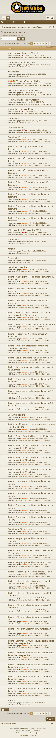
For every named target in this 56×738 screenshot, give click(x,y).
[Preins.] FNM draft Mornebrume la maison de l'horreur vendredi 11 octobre (29, 470)
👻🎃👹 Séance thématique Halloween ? (26, 81)
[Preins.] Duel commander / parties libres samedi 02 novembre (30, 368)
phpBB (22, 728)
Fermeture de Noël (16, 127)
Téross (24, 251)
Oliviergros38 (26, 65)
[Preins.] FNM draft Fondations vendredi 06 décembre (27, 183)
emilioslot (25, 121)
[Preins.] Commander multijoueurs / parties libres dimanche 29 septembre (30, 642)
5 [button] (43, 43)
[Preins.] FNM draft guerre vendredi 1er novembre (31, 324)
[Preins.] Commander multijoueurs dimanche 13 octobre (30, 506)
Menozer (25, 139)
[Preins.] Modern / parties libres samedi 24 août (29, 571)
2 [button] (34, 43)
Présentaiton (13, 71)
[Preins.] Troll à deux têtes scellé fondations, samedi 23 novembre (28, 347)
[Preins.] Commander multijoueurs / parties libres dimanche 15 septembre (30, 654)
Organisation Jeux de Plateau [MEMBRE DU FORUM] (33, 57)
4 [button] (40, 43)
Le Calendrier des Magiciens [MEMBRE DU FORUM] (32, 141)
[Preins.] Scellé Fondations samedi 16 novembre (30, 357)
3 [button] (37, 43)
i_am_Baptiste (26, 83)
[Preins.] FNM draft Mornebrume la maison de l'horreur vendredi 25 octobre (29, 446)
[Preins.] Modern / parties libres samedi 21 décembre (27, 147)
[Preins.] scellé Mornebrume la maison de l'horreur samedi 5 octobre (31, 425)
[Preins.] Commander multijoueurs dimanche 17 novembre (30, 392)
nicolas (24, 102)
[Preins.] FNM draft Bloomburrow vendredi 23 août (29, 630)
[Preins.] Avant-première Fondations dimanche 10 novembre (30, 278)
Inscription (29, 22)
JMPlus (24, 130)
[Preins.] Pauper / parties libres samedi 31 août (29, 562)
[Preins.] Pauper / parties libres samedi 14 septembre (27, 539)
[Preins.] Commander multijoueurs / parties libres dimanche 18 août (30, 689)
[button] (50, 43)
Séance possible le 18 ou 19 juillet (23, 90)
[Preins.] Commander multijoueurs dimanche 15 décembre (30, 207)
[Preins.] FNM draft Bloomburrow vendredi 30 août (29, 618)
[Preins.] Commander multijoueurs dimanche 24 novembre (30, 380)
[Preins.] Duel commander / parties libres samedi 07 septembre (30, 551)
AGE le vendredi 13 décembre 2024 (24, 230)
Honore (24, 703)
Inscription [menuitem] (52, 18)
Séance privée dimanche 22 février (23, 53)
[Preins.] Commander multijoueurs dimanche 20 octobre (30, 494)
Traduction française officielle (25, 733)
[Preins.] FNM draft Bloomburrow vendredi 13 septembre (29, 606)
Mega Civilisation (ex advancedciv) (23, 99)
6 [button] (46, 43)
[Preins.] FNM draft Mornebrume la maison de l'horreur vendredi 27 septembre (29, 582)
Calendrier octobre (16, 414)
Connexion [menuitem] (48, 18)
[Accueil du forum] (28, 7)
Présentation (13, 118)
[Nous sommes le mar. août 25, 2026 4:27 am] (50, 27)
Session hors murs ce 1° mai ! (21, 109)
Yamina (24, 260)
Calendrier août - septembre (20, 529)
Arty (23, 730)
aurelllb (24, 241)
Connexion (18, 22)
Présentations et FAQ (22, 67)
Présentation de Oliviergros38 (21, 62)
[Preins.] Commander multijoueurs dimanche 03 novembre (30, 404)
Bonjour (11, 248)
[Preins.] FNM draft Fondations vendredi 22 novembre (27, 302)
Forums (8, 18)
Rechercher (7, 22)
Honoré (11, 700)
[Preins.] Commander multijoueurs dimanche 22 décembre (30, 195)
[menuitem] (53, 27)
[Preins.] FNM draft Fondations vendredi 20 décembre (27, 159)
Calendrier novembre (17, 267)
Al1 (23, 55)
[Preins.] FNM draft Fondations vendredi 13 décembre (27, 171)
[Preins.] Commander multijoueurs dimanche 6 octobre (29, 518)
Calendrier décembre (17, 137)
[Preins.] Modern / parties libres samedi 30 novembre (27, 335)
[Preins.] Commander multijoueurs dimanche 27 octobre (30, 482)
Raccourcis (4, 18)
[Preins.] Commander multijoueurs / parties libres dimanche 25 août (30, 677)
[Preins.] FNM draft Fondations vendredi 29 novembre (27, 290)
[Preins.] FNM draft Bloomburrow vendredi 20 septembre (29, 594)
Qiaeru (38, 733)
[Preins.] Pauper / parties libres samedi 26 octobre (31, 436)
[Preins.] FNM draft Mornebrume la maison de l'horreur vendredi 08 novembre (29, 313)
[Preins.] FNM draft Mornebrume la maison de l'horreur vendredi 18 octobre (29, 458)
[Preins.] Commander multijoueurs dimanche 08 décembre (30, 219)
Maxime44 (25, 74)
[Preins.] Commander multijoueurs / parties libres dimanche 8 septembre (30, 666)
